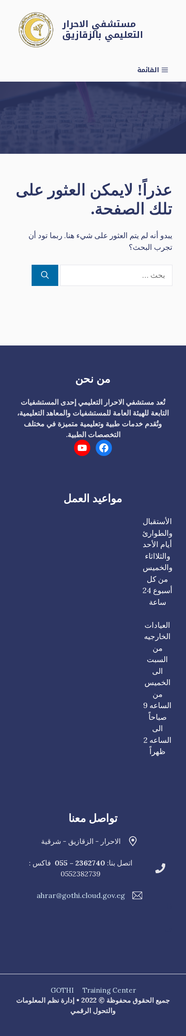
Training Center (109, 990)
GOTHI (62, 990)
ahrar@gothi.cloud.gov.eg (81, 895)
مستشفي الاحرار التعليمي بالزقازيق (102, 29)
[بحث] (45, 275)
